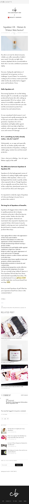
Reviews (24, 32)
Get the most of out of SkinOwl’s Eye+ (7, 362)
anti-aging (3, 307)
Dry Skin (7, 307)
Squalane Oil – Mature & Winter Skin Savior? (14, 28)
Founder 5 (25, 501)
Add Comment (24, 395)
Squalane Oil (23, 307)
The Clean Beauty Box (6, 32)
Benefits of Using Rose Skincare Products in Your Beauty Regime (12, 386)
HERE (8, 282)
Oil (17, 403)
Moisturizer (17, 307)
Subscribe (18, 465)
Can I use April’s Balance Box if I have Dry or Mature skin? (11, 338)
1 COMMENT (6, 395)
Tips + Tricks (15, 501)
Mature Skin (12, 307)
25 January (14, 32)
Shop (3, 501)
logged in (11, 411)
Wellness (20, 501)
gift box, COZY (21, 278)
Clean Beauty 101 (20, 32)
